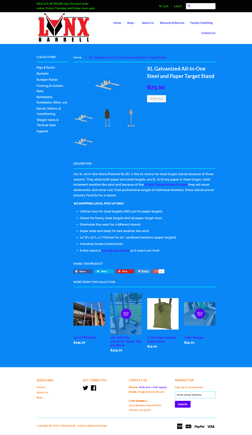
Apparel (42, 131)
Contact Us (208, 33)
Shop (130, 22)
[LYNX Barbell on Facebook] (93, 389)
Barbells (43, 73)
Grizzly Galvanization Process (165, 184)
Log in (178, 6)
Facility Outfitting (201, 22)
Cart (165, 6)
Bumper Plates (47, 79)
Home (117, 22)
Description (82, 163)
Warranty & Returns (172, 22)
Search (41, 387)
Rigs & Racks (46, 67)
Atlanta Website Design (92, 425)
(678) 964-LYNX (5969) (153, 387)
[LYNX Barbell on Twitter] (85, 389)
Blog (39, 397)
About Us (148, 22)
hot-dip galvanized (115, 250)
